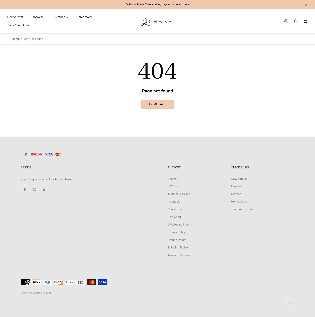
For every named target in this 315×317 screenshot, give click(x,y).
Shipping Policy (178, 248)
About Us (174, 202)
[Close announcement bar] (306, 4)
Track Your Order (179, 194)
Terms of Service (179, 255)
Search (172, 179)
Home (16, 39)
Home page (157, 104)
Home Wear (239, 202)
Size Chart (174, 217)
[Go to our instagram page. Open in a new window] (35, 189)
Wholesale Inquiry (180, 225)
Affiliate (173, 186)
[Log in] (286, 21)
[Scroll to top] (290, 302)
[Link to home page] (43, 154)
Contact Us (175, 209)
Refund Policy (177, 240)
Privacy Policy (177, 232)
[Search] (296, 21)
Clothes (236, 194)
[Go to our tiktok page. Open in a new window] (44, 189)
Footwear (237, 186)
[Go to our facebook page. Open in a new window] (25, 189)
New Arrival (239, 179)
